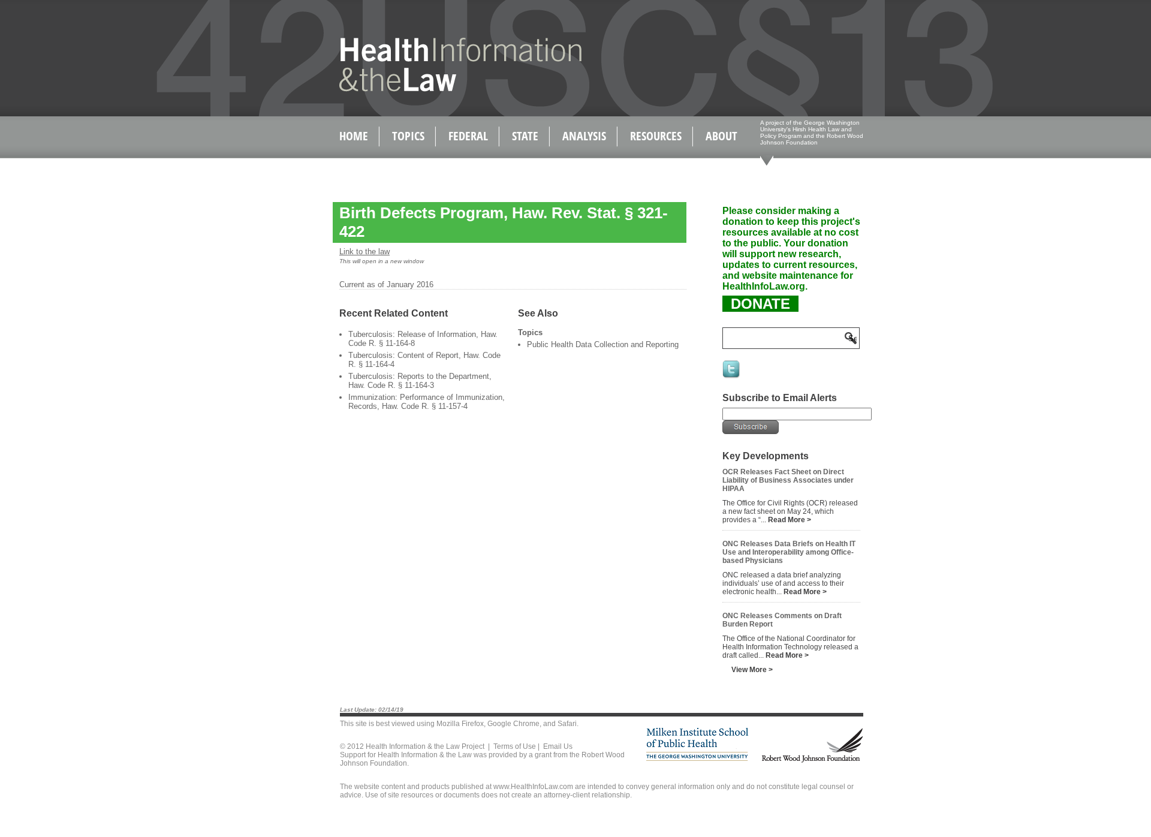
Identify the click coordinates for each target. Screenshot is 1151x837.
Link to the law (364, 251)
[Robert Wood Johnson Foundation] (811, 760)
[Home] (435, 89)
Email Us (558, 746)
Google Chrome (513, 723)
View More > (752, 670)
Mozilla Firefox (460, 723)
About (721, 136)
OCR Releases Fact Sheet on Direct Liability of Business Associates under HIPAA (788, 480)
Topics (408, 136)
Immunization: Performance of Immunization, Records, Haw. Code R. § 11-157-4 (426, 402)
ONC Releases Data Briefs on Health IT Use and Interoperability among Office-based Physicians (788, 552)
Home (353, 136)
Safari (567, 723)
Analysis (584, 136)
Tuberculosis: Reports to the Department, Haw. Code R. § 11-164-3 (420, 381)
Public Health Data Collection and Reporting (603, 344)
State (525, 136)
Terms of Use (514, 746)
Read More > (789, 520)
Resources (656, 136)
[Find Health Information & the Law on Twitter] (732, 377)
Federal (468, 136)
